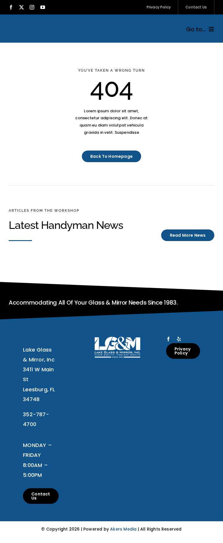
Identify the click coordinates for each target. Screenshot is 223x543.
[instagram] (32, 7)
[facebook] (11, 7)
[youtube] (42, 7)
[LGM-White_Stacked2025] (117, 338)
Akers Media (123, 529)
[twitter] (21, 7)
